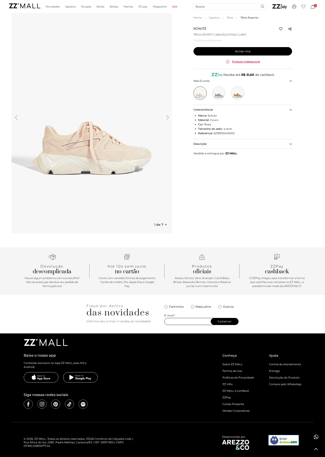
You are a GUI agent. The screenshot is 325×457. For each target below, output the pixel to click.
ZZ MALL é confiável (235, 390)
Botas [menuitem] (100, 6)
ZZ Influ (227, 384)
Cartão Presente (233, 404)
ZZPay (226, 397)
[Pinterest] (55, 404)
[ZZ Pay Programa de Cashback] (279, 6)
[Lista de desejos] (303, 6)
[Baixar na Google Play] (80, 377)
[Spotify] (83, 404)
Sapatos (214, 17)
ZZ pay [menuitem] (142, 6)
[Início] (24, 6)
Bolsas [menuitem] (114, 6)
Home (197, 17)
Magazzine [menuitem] (160, 6)
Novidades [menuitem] (53, 6)
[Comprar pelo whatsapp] (316, 437)
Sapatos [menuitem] (70, 6)
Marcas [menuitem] (128, 6)
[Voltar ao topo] (316, 449)
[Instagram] (42, 404)
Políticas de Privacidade (238, 377)
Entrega (274, 371)
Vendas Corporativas (236, 410)
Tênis (230, 17)
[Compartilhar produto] (290, 29)
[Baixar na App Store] (41, 377)
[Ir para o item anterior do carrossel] (16, 117)
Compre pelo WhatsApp (285, 384)
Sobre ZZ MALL (232, 364)
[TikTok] (69, 404)
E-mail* (169, 315)
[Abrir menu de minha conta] (294, 6)
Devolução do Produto (284, 377)
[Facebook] (28, 404)
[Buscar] (262, 6)
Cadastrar (225, 321)
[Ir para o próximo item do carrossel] (167, 117)
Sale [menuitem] (174, 6)
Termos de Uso (232, 371)
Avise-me (243, 51)
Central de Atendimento (285, 364)
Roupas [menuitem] (86, 6)
